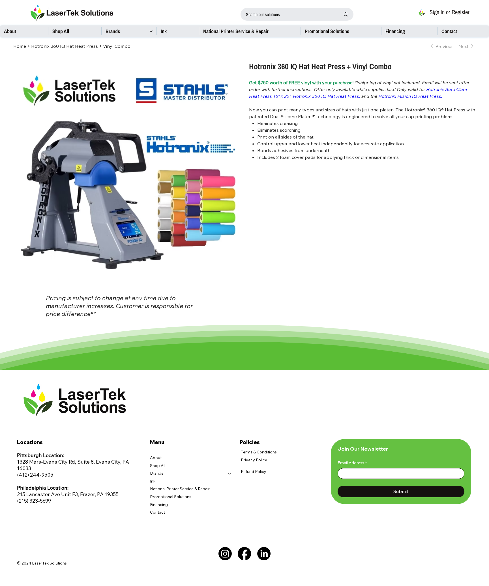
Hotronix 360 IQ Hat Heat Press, (326, 96)
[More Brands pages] (151, 31)
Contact (157, 512)
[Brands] (230, 473)
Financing (159, 504)
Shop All (157, 465)
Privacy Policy (254, 459)
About (156, 457)
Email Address (352, 462)
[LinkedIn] (264, 553)
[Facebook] (244, 553)
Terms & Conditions (259, 452)
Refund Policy (253, 471)
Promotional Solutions (170, 496)
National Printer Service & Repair (180, 488)
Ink (152, 481)
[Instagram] (225, 553)
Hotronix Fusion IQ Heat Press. (409, 96)
